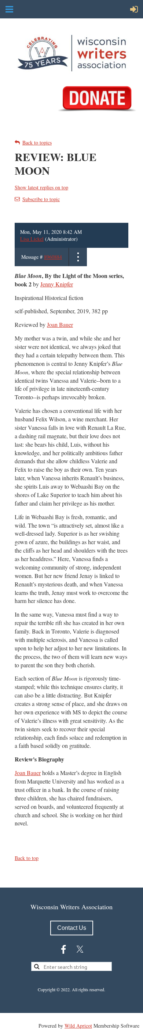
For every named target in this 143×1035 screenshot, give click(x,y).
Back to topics (37, 142)
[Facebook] (63, 949)
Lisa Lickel (32, 238)
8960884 (53, 256)
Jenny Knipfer (56, 284)
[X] (80, 949)
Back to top (26, 857)
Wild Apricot (78, 1025)
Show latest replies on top (41, 187)
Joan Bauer (60, 324)
